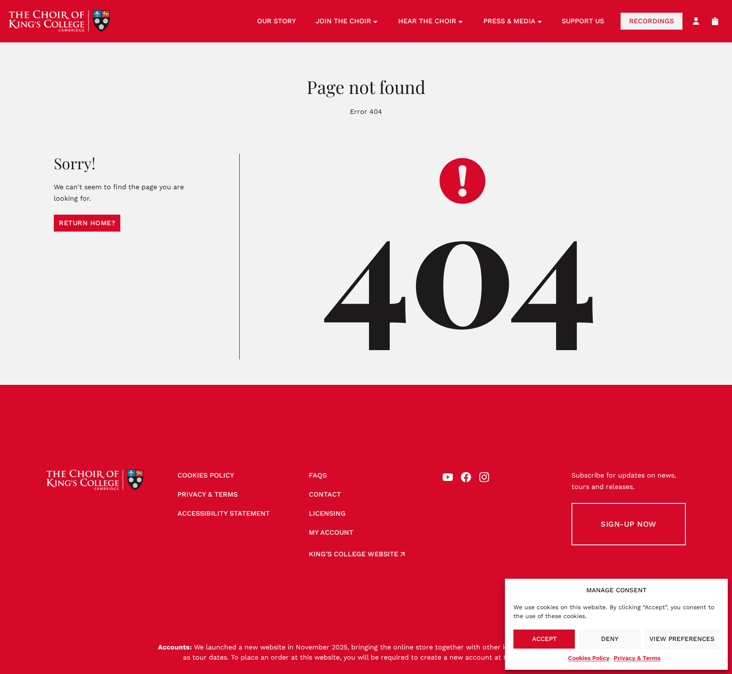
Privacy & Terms (637, 658)
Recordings (651, 21)
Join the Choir (343, 21)
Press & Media (509, 21)
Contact (325, 494)
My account (331, 532)
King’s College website (353, 554)
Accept (544, 639)
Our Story (276, 21)
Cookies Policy (589, 658)
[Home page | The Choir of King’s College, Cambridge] (59, 21)
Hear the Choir (427, 21)
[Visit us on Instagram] (484, 477)
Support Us (583, 21)
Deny (609, 639)
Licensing (327, 513)
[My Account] (696, 21)
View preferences (682, 639)
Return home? (87, 223)
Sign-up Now (629, 523)
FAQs (318, 475)
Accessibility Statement (223, 513)
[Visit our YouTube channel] (447, 477)
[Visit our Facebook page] (466, 477)
